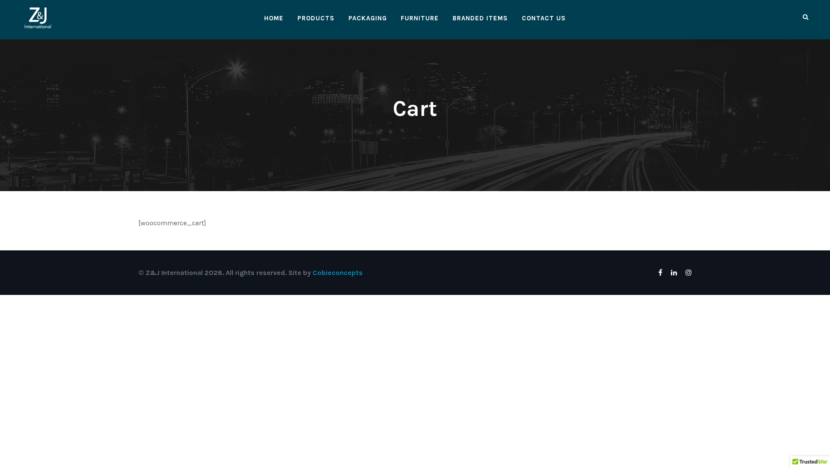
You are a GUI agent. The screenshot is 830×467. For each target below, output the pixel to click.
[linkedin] (674, 273)
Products (316, 18)
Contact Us (544, 18)
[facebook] (660, 273)
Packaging (367, 18)
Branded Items (480, 18)
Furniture (420, 18)
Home (274, 18)
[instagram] (689, 273)
